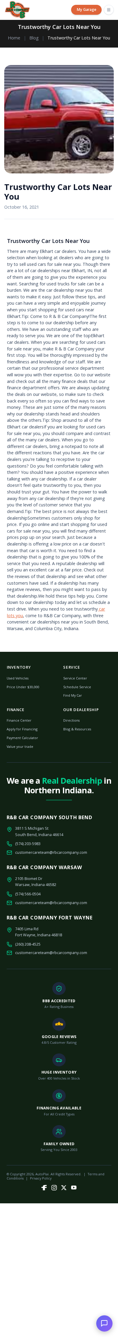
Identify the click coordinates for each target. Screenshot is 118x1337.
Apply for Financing (22, 729)
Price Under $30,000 (23, 687)
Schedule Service (77, 687)
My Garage (86, 9)
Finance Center (19, 720)
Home (14, 38)
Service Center (75, 678)
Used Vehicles (17, 678)
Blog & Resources (77, 729)
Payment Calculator (22, 737)
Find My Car (72, 695)
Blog (34, 38)
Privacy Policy (40, 1178)
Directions (71, 720)
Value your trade (20, 746)
